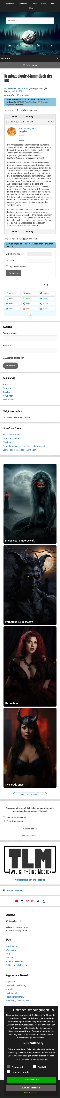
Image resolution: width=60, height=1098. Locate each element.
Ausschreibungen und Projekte (30, 879)
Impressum (9, 3)
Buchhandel (11, 993)
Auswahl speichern (30, 1088)
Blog (31, 8)
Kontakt (35, 3)
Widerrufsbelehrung (15, 961)
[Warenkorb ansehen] (57, 58)
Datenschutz (23, 3)
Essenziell (17, 1067)
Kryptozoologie (25, 88)
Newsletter (8, 396)
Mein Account (9, 399)
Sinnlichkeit (8, 442)
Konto (43, 3)
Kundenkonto (12, 946)
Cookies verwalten (14, 890)
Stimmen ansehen (30, 835)
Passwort (7, 345)
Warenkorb (11, 950)
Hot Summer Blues (11, 434)
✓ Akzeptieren (32, 1079)
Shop (52, 3)
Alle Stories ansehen (30, 794)
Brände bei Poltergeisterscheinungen (19, 450)
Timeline (6, 392)
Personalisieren (31, 1092)
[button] (13, 293)
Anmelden (13, 273)
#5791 (51, 122)
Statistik (42, 1067)
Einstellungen (23, 1037)
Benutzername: (13, 254)
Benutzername (10, 333)
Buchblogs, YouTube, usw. (17, 1000)
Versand (9, 957)
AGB (8, 954)
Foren (13, 88)
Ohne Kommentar (15, 821)
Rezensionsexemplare (15, 997)
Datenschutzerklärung (16, 985)
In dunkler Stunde (11, 438)
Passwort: (10, 260)
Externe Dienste (20, 1072)
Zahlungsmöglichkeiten (16, 965)
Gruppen (7, 388)
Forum (6, 384)
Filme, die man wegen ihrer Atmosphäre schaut (24, 446)
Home (7, 88)
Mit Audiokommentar (16, 817)
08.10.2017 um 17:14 (25, 102)
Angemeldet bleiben (17, 266)
